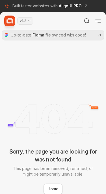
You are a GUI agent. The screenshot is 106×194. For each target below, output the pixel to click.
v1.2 (23, 21)
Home (53, 188)
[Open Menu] (98, 21)
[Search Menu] (86, 21)
